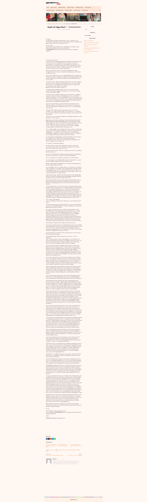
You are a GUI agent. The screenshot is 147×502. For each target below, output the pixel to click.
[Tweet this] (49, 439)
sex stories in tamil (61, 450)
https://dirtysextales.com (61, 459)
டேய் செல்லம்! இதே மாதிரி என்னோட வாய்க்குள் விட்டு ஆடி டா (76, 445)
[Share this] (47, 439)
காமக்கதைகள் (51, 450)
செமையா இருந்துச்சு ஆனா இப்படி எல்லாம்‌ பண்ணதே (63, 445)
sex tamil (66, 450)
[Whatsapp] (55, 439)
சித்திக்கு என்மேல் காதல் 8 (88, 40)
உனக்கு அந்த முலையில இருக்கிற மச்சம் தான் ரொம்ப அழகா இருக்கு (51, 445)
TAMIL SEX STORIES (71, 450)
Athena (54, 459)
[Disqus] (64, 481)
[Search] (99, 10)
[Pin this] (51, 439)
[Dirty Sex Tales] (53, 3)
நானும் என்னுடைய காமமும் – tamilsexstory (75, 455)
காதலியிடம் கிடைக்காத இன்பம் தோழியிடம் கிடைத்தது (54, 455)
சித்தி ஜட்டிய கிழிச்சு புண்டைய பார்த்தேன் (91, 42)
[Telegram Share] (53, 439)
